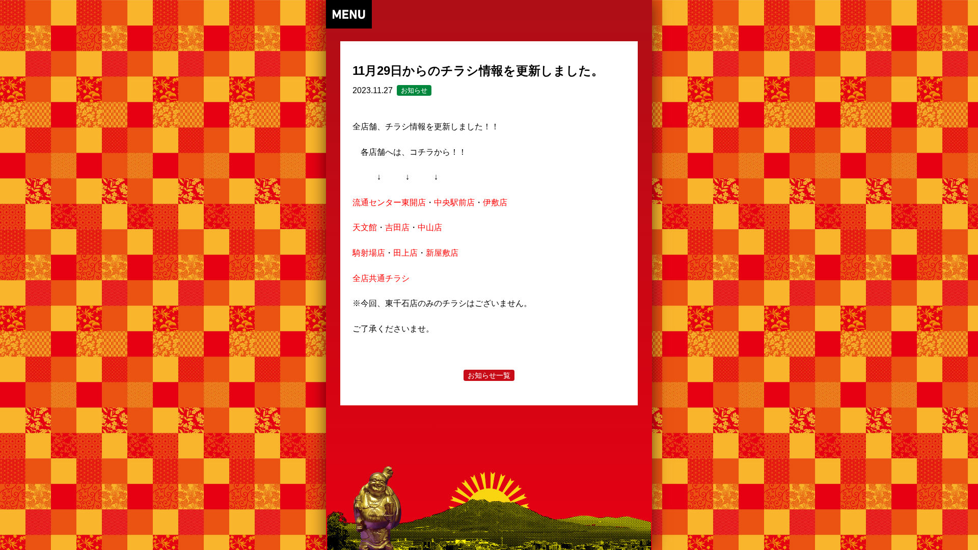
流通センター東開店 (389, 202)
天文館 (364, 227)
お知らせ (414, 90)
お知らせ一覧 (489, 375)
